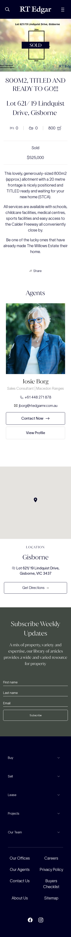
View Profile (35, 433)
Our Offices (20, 858)
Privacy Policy (51, 869)
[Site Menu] (62, 9)
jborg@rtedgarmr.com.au (38, 406)
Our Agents (20, 869)
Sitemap (51, 898)
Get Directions (33, 588)
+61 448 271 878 (38, 397)
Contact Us (20, 881)
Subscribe (36, 715)
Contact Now (32, 418)
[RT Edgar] (35, 9)
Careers (51, 858)
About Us (20, 898)
